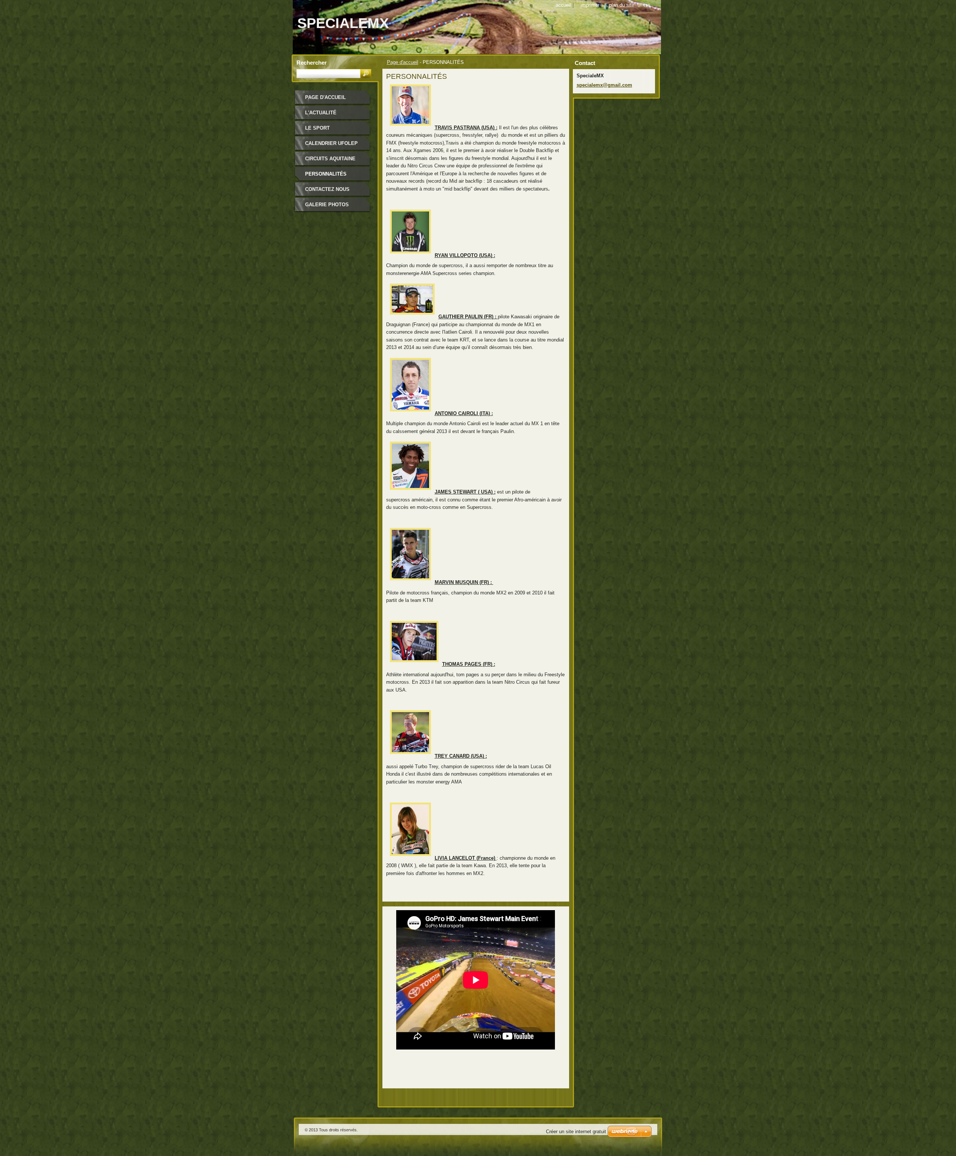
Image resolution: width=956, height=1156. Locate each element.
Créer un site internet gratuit (576, 1131)
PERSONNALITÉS (326, 174)
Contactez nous (327, 189)
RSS (647, 5)
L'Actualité (320, 112)
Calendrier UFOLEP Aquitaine (331, 145)
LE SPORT (317, 128)
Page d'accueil (402, 62)
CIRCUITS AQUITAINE (330, 158)
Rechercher (312, 62)
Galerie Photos (327, 204)
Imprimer (590, 5)
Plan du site (621, 5)
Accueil (563, 5)
